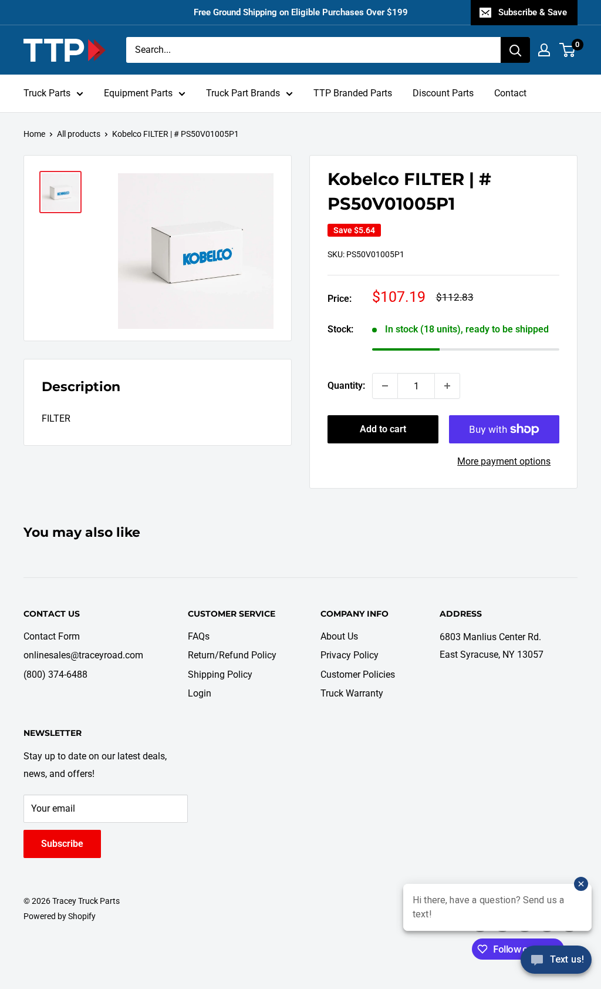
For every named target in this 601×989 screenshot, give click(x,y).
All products (78, 134)
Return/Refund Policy (232, 655)
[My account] (544, 49)
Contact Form (51, 636)
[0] (568, 50)
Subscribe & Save (532, 12)
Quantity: (346, 385)
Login (199, 693)
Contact (510, 93)
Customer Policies (357, 674)
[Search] (515, 50)
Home (34, 134)
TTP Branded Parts (352, 93)
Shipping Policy (220, 674)
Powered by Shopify (59, 916)
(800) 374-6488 (55, 674)
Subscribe (62, 843)
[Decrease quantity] (385, 386)
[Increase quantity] (447, 386)
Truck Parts (46, 93)
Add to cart (383, 429)
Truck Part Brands (243, 93)
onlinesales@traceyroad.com (83, 655)
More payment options (504, 461)
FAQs (199, 636)
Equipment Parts (138, 93)
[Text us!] (556, 963)
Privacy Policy (349, 655)
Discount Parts (443, 93)
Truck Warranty (351, 693)
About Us (339, 636)
